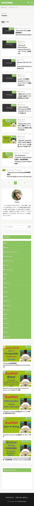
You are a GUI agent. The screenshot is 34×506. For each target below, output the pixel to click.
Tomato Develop (6, 3)
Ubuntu (7, 327)
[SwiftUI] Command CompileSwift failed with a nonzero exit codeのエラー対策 (16, 389)
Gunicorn (7, 283)
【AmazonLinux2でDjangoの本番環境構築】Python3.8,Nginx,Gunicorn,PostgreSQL (19, 174)
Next (25, 183)
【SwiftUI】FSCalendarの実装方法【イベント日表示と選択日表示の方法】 (16, 412)
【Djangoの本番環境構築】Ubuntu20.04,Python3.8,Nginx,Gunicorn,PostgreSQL (17, 365)
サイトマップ (10, 497)
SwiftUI (7, 323)
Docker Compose (12, 41)
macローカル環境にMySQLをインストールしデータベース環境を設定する (24, 82)
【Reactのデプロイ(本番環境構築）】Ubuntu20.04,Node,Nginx (24, 33)
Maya (14, 105)
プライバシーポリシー (21, 497)
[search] (29, 227)
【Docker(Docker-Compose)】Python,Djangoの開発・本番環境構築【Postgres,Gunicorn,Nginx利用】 (23, 159)
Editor (6, 274)
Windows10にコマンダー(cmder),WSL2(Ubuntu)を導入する (24, 65)
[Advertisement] (17, 481)
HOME (4, 7)
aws (6, 243)
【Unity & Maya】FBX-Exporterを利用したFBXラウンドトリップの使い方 (24, 110)
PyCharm (7, 310)
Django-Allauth (8, 256)
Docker (7, 265)
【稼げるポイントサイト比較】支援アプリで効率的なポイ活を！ (24, 96)
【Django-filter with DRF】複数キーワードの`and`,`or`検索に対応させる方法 (25, 127)
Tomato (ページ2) (13, 7)
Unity (6, 332)
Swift (6, 318)
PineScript (7, 301)
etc (14, 60)
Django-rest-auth (9, 260)
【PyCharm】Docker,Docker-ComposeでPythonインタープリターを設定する (24, 49)
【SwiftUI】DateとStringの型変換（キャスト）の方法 (17, 435)
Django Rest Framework (9, 121)
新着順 (3, 21)
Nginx (6, 296)
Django (14, 136)
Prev (9, 183)
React (12, 28)
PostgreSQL (8, 305)
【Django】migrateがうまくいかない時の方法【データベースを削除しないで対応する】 (24, 143)
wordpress (7, 336)
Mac (6, 287)
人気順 (7, 21)
